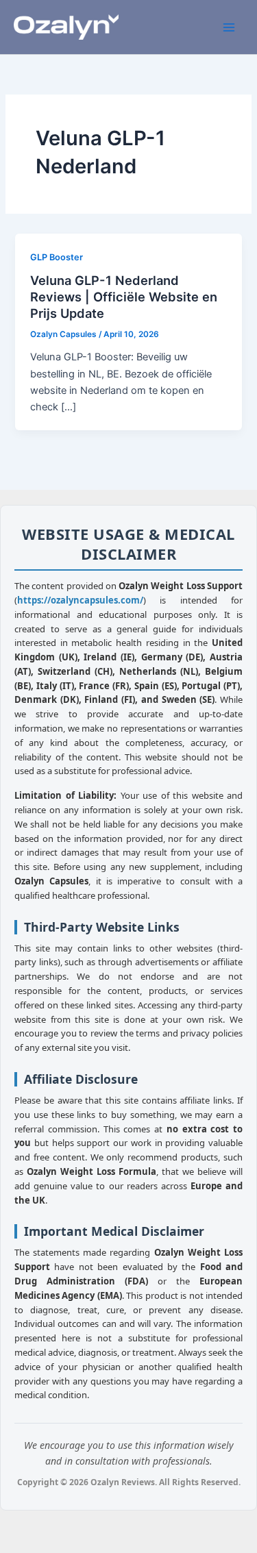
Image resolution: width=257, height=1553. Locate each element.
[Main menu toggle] (229, 27)
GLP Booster (56, 257)
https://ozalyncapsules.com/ (80, 600)
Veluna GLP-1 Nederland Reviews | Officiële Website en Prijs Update (123, 296)
